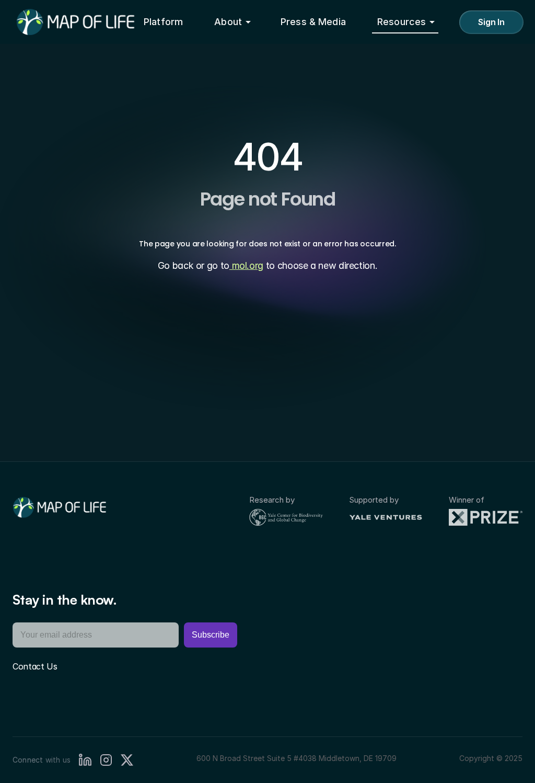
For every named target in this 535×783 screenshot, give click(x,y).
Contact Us (35, 666)
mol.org (246, 265)
